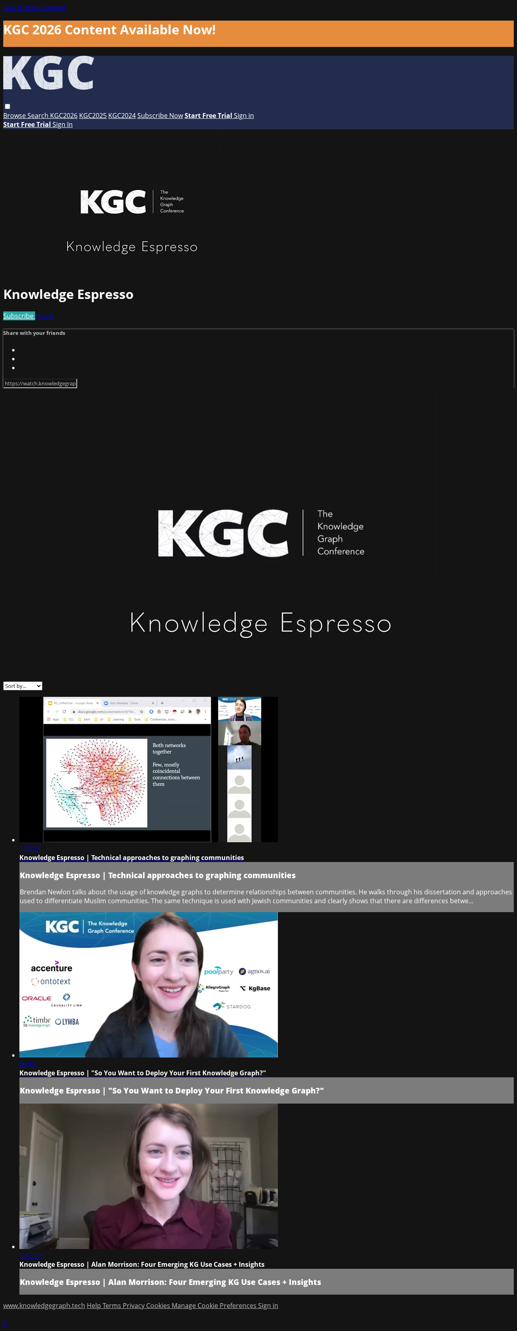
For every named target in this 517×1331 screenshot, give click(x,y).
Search (38, 115)
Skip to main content (34, 7)
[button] (7, 106)
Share (44, 315)
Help (95, 1305)
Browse (15, 115)
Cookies (159, 1305)
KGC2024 (122, 115)
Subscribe (19, 315)
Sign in (244, 115)
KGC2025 (93, 115)
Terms (113, 1305)
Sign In (63, 124)
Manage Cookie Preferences (215, 1305)
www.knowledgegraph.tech (44, 1305)
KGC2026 (64, 115)
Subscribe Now (160, 115)
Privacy (134, 1305)
